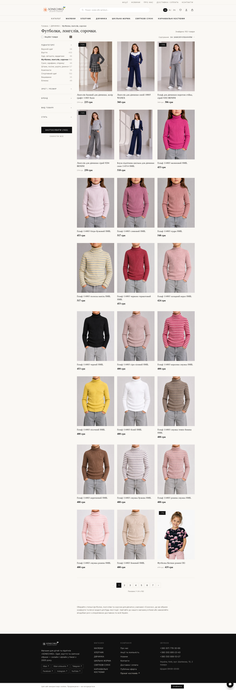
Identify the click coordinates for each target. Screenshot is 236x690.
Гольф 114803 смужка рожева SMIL (94, 562)
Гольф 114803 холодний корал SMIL (174, 296)
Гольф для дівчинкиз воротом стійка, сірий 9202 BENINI (175, 96)
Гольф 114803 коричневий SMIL (92, 497)
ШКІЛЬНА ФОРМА (121, 18)
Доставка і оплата (167, 2)
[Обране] (180, 10)
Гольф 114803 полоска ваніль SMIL (94, 296)
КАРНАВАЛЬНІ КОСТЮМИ (171, 18)
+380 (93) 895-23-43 (170, 652)
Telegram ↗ (77, 666)
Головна (44, 26)
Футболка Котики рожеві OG (171, 562)
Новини (135, 2)
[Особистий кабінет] (186, 10)
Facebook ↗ (48, 671)
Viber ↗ (46, 666)
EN (174, 10)
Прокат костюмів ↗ (130, 673)
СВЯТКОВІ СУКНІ (144, 18)
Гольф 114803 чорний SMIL (90, 364)
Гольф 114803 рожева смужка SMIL (174, 497)
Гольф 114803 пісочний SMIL (91, 429)
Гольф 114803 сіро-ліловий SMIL (133, 364)
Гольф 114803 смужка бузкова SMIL (134, 497)
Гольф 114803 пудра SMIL (169, 231)
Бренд (56, 98)
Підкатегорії (56, 45)
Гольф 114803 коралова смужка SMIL (175, 364)
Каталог (56, 18)
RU (170, 10)
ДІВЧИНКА (101, 18)
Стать (56, 117)
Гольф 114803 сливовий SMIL (131, 231)
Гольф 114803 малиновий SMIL (172, 162)
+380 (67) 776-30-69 (170, 648)
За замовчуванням (175, 37)
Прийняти (177, 686)
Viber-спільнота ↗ (60, 666)
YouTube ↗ (76, 671)
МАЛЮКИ (71, 18)
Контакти (187, 2)
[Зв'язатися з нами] (230, 684)
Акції (125, 2)
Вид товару (56, 108)
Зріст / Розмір (56, 89)
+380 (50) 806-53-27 (170, 656)
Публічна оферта (128, 669)
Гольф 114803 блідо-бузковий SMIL (94, 231)
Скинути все (57, 136)
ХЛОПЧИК (86, 18)
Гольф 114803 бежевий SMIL (131, 562)
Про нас (148, 2)
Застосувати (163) (56, 130)
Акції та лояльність (129, 652)
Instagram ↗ (62, 671)
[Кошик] (192, 10)
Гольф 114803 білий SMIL (129, 429)
